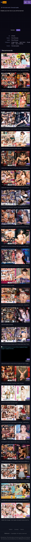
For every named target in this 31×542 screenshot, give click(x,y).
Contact (16, 529)
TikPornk (6, 533)
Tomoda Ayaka (15, 46)
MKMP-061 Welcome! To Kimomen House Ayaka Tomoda (15, 187)
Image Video (14, 42)
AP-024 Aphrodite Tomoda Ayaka (9, 402)
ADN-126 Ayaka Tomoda (7, 324)
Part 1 (18, 30)
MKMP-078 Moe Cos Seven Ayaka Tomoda (11, 148)
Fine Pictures (14, 38)
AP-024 (13, 36)
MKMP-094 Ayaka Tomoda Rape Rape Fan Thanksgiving (15, 89)
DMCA (10, 529)
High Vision (22, 42)
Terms (22, 529)
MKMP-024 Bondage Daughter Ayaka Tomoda (12, 383)
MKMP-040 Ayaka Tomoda (7, 285)
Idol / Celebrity (19, 43)
